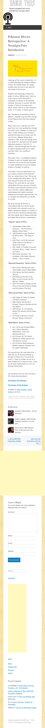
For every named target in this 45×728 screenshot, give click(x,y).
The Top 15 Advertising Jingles (26, 707)
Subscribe (11, 578)
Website (10, 551)
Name (10, 535)
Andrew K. (11, 55)
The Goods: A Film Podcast (18, 385)
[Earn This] (22, 3)
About (10, 663)
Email (10, 543)
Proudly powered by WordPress (18, 720)
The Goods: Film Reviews (17, 380)
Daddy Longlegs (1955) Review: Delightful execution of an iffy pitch (25, 421)
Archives (11, 670)
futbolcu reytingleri (14, 691)
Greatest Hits (12, 667)
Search (10, 673)
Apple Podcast (21, 389)
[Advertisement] (22, 473)
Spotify (29, 389)
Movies (23, 396)
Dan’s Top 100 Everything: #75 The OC (33, 441)
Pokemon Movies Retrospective (24, 398)
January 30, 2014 (21, 55)
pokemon (11, 398)
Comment (11, 512)
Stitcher (10, 392)
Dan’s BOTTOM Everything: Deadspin (20, 692)
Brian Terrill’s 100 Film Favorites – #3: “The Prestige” (21, 686)
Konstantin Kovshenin (23, 722)
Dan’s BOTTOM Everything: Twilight (14, 440)
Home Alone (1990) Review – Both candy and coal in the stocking (24, 430)
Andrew (32, 396)
